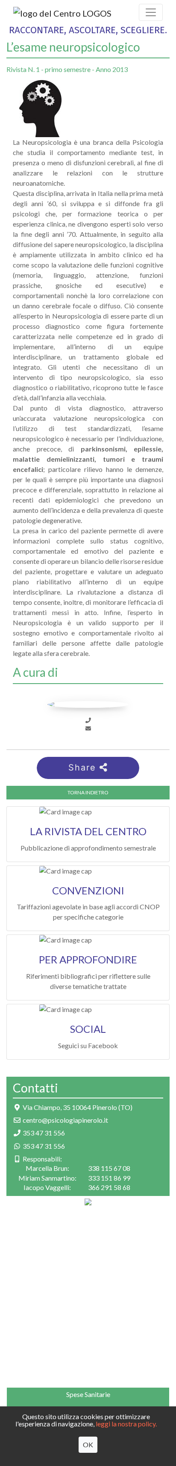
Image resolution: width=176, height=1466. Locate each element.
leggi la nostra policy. (126, 1424)
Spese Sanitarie (88, 1394)
